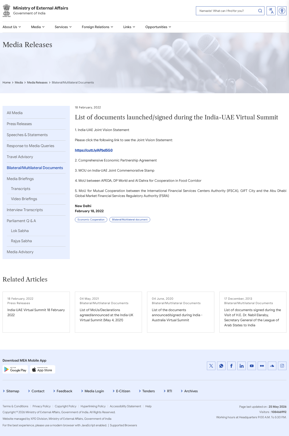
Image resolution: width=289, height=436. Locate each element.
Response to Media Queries (30, 146)
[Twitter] (211, 366)
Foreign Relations (95, 27)
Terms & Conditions (15, 406)
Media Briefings (20, 178)
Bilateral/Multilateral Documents (35, 167)
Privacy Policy (42, 406)
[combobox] (271, 10)
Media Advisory (20, 252)
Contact (38, 391)
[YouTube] (252, 366)
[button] (282, 11)
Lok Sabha (20, 230)
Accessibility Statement (125, 406)
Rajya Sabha (21, 241)
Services (61, 27)
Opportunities (156, 27)
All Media (15, 113)
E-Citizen (123, 391)
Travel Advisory (20, 156)
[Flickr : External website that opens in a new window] (262, 366)
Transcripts (20, 188)
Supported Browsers (123, 425)
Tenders (148, 391)
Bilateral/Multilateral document (129, 219)
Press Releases (19, 124)
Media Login (94, 391)
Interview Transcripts (25, 210)
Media (36, 27)
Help (148, 406)
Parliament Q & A (21, 221)
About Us (10, 27)
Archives (191, 391)
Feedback (64, 391)
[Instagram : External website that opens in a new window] (282, 366)
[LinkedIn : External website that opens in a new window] (241, 366)
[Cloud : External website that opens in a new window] (272, 366)
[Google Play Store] (15, 369)
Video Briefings (24, 199)
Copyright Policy (65, 406)
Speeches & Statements (27, 135)
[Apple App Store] (42, 369)
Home (7, 82)
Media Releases (37, 82)
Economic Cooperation (91, 219)
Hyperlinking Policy (93, 406)
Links (127, 27)
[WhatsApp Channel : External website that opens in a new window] (221, 366)
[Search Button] (260, 10)
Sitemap (12, 391)
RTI (169, 391)
